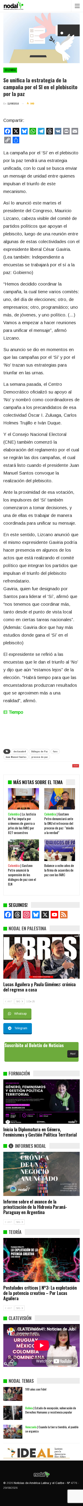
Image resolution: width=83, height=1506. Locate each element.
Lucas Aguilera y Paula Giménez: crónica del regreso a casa (39, 987)
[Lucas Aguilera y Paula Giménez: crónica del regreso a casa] (41, 956)
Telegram (20, 1028)
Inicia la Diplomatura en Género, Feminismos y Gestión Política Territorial (40, 1132)
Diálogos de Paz (39, 751)
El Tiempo (13, 712)
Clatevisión (20, 1318)
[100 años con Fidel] (12, 1394)
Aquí (72, 1053)
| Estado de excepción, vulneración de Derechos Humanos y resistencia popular (50, 1410)
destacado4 (20, 751)
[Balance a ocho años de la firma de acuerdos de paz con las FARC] (59, 850)
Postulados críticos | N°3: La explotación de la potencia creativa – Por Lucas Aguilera (40, 1293)
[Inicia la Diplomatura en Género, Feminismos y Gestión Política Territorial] (41, 1101)
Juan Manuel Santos (16, 757)
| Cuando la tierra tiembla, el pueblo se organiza (51, 1429)
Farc (55, 751)
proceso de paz (39, 757)
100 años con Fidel (35, 1389)
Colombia (10, 70)
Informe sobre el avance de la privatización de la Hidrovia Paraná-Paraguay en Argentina (35, 1206)
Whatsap (20, 1013)
